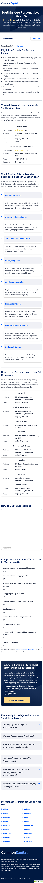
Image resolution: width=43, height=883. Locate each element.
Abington (6, 809)
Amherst (6, 837)
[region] (21, 529)
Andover (6, 841)
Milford (27, 809)
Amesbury (7, 833)
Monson (27, 829)
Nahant (27, 837)
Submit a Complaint (16, 700)
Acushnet (6, 817)
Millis (26, 817)
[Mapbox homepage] (6, 548)
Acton (5, 813)
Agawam (6, 825)
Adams (5, 821)
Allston (6, 829)
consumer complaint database (25, 650)
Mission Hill (28, 825)
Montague (28, 833)
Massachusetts (6, 46)
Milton (26, 821)
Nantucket (28, 841)
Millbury (27, 813)
